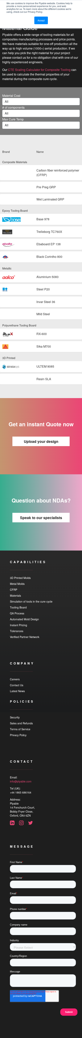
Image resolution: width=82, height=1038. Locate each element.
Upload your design (41, 441)
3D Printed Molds (20, 578)
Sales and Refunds (21, 723)
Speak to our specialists (41, 517)
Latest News (17, 691)
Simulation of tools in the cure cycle (31, 601)
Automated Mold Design (24, 619)
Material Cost (11, 95)
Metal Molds (17, 584)
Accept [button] (41, 20)
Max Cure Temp (13, 119)
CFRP (13, 590)
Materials (15, 595)
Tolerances (16, 631)
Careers (15, 679)
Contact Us (16, 685)
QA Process (17, 613)
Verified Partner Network (24, 637)
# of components (13, 107)
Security (15, 717)
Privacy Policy (18, 735)
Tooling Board (18, 607)
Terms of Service (20, 729)
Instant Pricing (18, 625)
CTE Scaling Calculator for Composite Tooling (39, 69)
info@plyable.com (20, 781)
